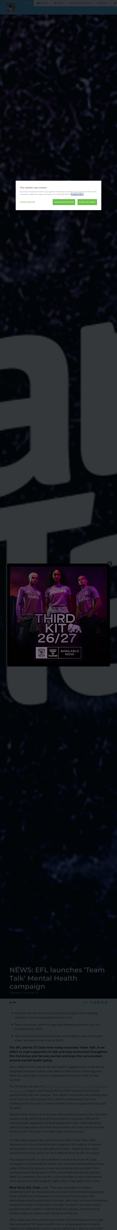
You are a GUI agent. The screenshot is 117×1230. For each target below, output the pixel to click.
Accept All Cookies (87, 202)
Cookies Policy (77, 194)
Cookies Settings (27, 202)
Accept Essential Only (64, 202)
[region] (58, 195)
